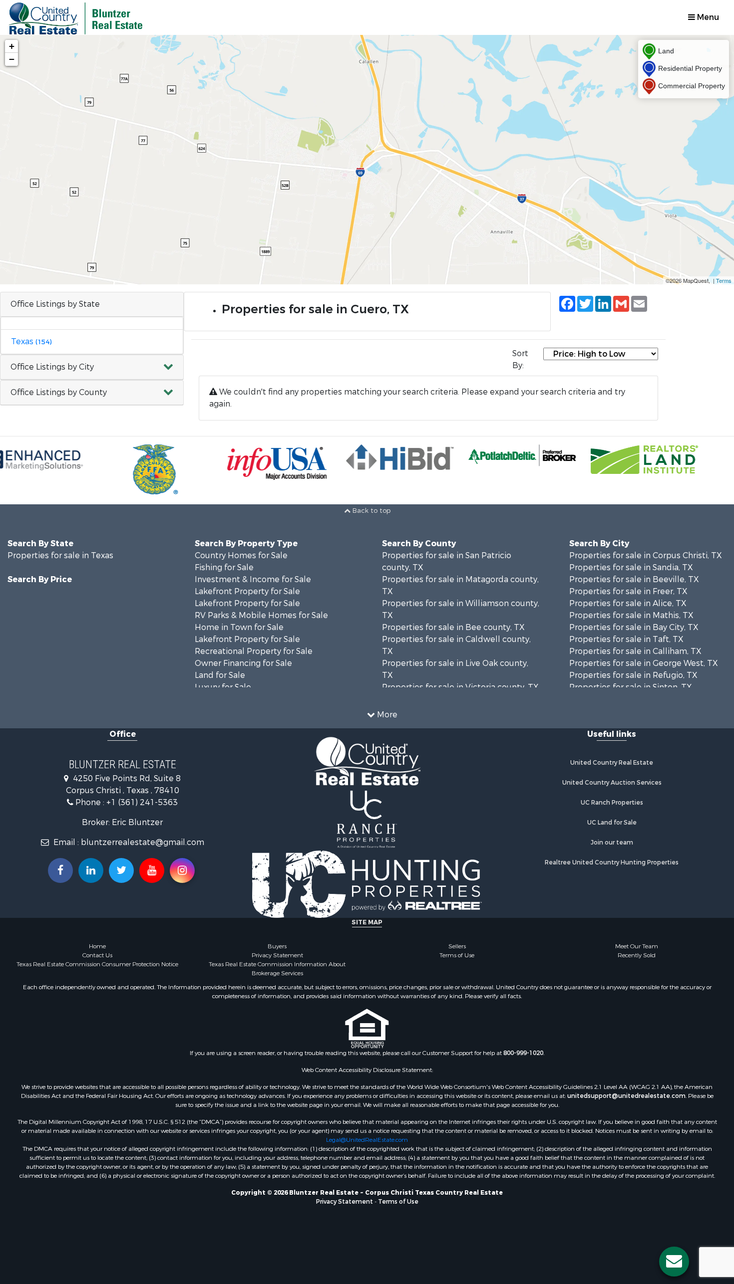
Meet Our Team (636, 946)
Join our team (612, 843)
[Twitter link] (121, 870)
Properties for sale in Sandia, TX (631, 567)
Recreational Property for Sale (254, 651)
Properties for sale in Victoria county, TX (460, 687)
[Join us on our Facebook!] (60, 870)
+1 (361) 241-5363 (142, 802)
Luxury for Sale (223, 687)
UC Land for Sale (612, 823)
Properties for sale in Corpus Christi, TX (645, 555)
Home (97, 946)
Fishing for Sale (224, 567)
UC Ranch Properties (612, 803)
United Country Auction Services (612, 783)
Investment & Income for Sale (253, 579)
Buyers (277, 946)
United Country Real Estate (611, 763)
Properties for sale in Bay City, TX (634, 627)
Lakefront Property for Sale (247, 591)
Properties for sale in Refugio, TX (633, 675)
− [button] (11, 59)
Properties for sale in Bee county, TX (453, 627)
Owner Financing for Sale (243, 663)
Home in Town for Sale (239, 627)
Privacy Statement (277, 955)
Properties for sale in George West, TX (643, 663)
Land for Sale (220, 675)
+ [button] (11, 46)
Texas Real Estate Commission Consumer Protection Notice (97, 964)
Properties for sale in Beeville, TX (634, 579)
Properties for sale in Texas (60, 555)
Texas (31, 341)
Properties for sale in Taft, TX (626, 639)
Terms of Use (456, 955)
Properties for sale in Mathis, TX (631, 615)
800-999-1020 (523, 1053)
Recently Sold (637, 955)
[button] (91, 367)
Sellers (457, 946)
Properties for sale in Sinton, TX (630, 687)
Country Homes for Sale (241, 555)
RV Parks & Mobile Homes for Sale (261, 615)
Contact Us (97, 955)
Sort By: (520, 359)
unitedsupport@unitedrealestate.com (626, 1096)
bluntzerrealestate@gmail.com (142, 842)
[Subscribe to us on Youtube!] (151, 870)
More (386, 714)
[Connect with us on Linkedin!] (90, 870)
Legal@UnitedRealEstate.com (367, 1140)
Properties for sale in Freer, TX (628, 591)
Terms (724, 280)
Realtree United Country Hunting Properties (612, 862)
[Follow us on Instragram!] (182, 870)
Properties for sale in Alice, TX (628, 603)
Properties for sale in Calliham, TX (635, 651)
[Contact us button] (674, 1262)
